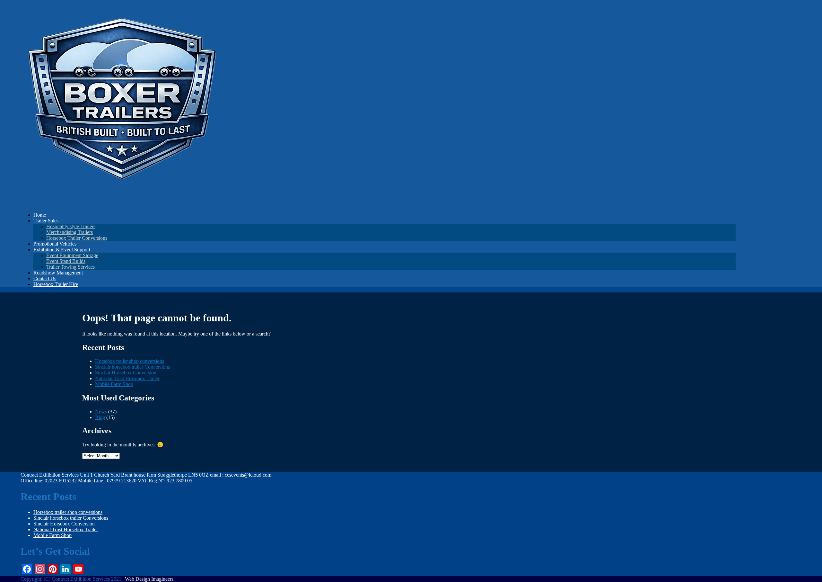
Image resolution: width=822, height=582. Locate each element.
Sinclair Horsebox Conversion (125, 372)
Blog (100, 417)
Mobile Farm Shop (114, 384)
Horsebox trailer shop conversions (129, 361)
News (101, 411)
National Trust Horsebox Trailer (127, 378)
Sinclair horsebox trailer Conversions (132, 367)
